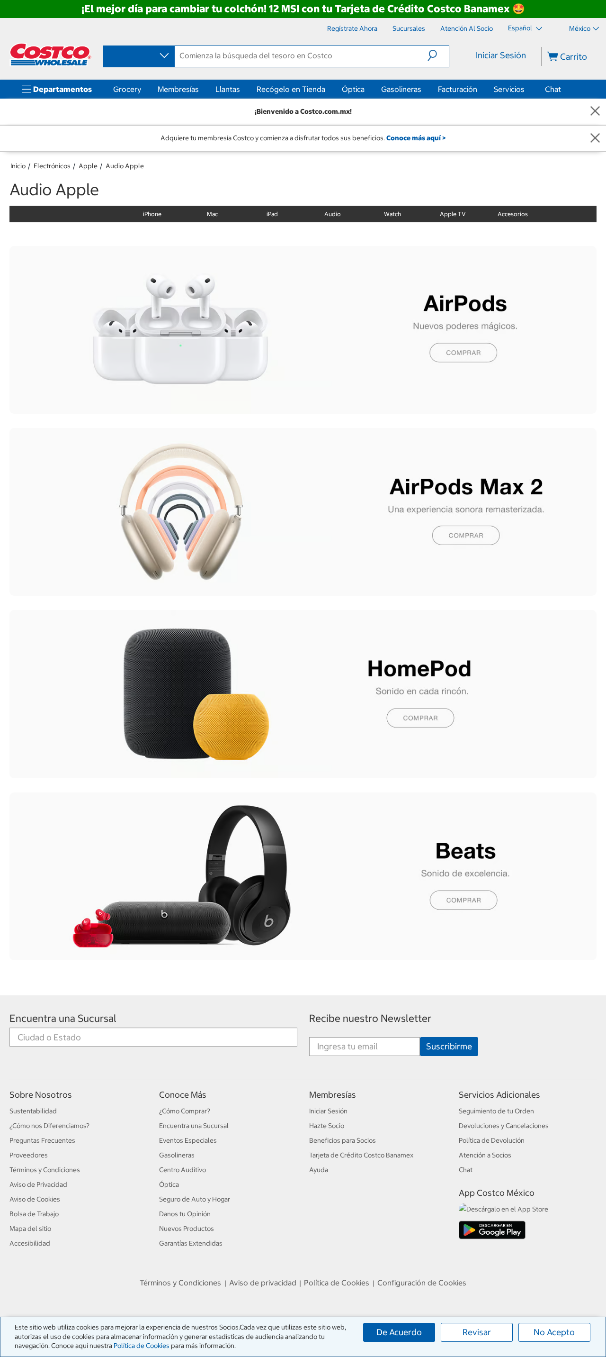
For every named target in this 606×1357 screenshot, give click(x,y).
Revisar (477, 1332)
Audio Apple (125, 166)
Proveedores (28, 1155)
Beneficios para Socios (342, 1140)
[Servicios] (526, 89)
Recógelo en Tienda (291, 89)
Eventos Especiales (188, 1140)
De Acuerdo (399, 1332)
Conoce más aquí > (416, 138)
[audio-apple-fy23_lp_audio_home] (303, 694)
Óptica (353, 89)
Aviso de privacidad (262, 1282)
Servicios (509, 89)
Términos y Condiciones (44, 1170)
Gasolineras (401, 89)
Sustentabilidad (33, 1111)
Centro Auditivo (182, 1170)
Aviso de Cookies (34, 1199)
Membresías (178, 89)
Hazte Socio (326, 1125)
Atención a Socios (485, 1155)
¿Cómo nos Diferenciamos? (49, 1125)
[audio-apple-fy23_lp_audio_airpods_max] (303, 512)
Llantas (227, 89)
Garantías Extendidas (191, 1243)
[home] (50, 54)
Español (521, 28)
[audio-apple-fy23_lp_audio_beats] (303, 876)
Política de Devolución (492, 1140)
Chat (553, 89)
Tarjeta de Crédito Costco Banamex (361, 1155)
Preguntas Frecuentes (42, 1140)
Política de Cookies (141, 1345)
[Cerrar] (595, 111)
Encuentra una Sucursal (62, 1018)
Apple (88, 166)
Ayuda (318, 1170)
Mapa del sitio (30, 1228)
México (579, 28)
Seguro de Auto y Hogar (194, 1199)
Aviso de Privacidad (38, 1184)
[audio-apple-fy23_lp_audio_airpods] (303, 330)
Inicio (18, 166)
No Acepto (554, 1332)
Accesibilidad (29, 1243)
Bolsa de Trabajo (34, 1214)
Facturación (457, 89)
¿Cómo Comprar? (184, 1111)
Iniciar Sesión (501, 55)
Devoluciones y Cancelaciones (504, 1125)
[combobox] (138, 56)
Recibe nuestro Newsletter (370, 1018)
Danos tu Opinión (185, 1214)
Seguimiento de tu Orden (496, 1111)
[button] (438, 55)
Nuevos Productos (186, 1228)
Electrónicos (52, 166)
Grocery (127, 89)
